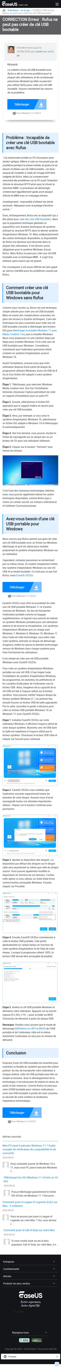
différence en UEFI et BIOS (30, 1028)
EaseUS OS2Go (24, 575)
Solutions (13, 10)
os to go (25, 10)
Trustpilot (19, 1311)
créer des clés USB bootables (35, 219)
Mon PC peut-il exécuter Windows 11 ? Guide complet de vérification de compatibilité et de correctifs (29, 1149)
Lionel (38, 51)
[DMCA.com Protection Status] (37, 1340)
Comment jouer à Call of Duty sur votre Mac (29, 1230)
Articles (7, 1276)
